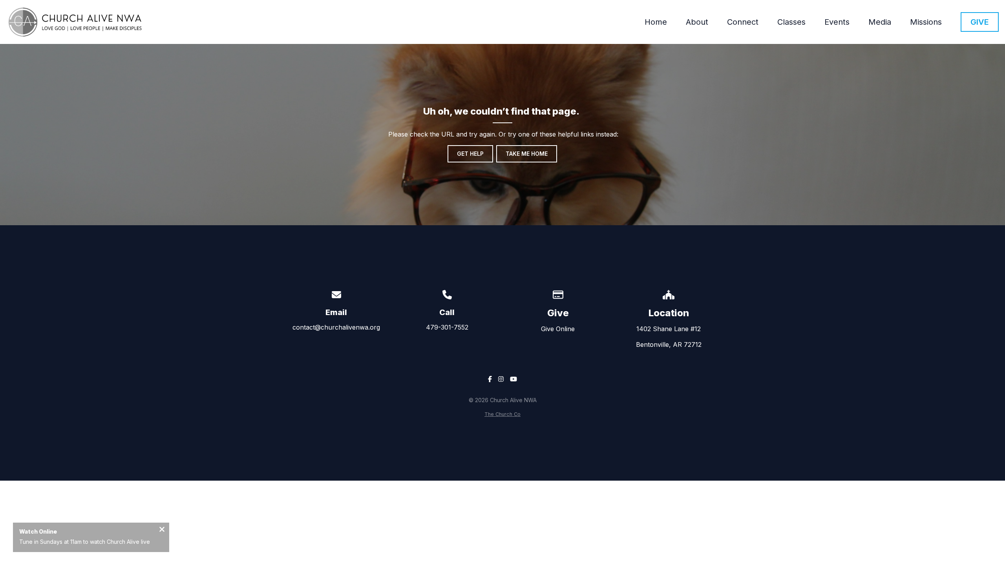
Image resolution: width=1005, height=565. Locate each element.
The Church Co (502, 414)
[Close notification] (162, 530)
